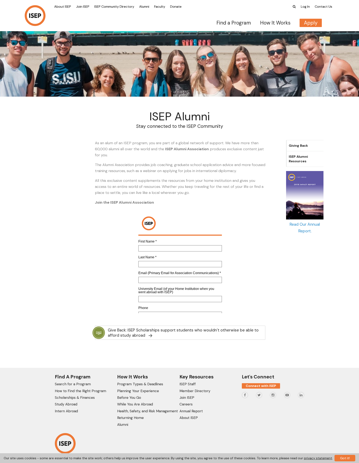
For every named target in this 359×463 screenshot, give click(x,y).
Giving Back (298, 145)
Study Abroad (66, 404)
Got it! (345, 458)
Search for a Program (73, 384)
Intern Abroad (66, 411)
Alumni (144, 6)
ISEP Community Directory (114, 6)
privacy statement (318, 458)
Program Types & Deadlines (140, 384)
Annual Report (191, 411)
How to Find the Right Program (80, 391)
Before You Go (129, 397)
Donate (176, 6)
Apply (310, 23)
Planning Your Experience (138, 391)
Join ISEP (82, 6)
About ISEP (62, 6)
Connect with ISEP (261, 386)
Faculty (159, 6)
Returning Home (130, 417)
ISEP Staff (188, 384)
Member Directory (195, 391)
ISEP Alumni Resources (298, 158)
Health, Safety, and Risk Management (147, 411)
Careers (186, 404)
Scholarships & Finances (75, 397)
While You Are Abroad (135, 404)
